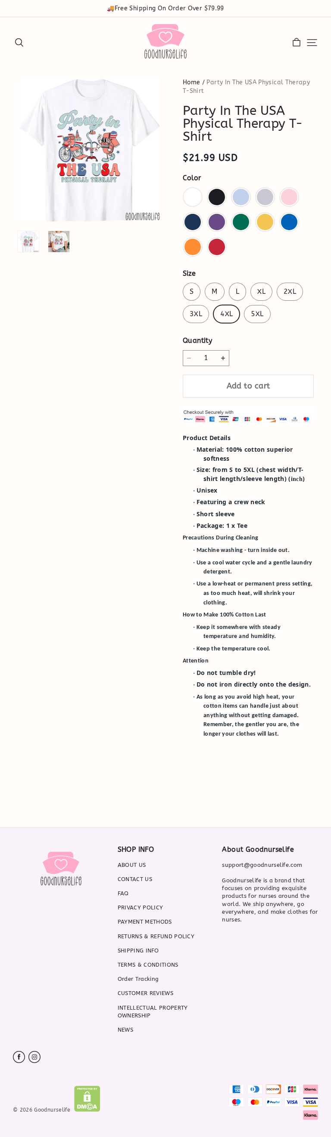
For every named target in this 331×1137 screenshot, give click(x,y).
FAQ (123, 893)
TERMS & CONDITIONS (148, 964)
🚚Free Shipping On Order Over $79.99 (165, 8)
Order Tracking (138, 979)
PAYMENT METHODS (145, 921)
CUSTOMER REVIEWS (145, 993)
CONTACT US (135, 879)
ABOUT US (132, 865)
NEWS (125, 1029)
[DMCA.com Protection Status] (87, 1109)
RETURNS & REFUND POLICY (156, 936)
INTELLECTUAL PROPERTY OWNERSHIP (153, 1012)
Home (191, 82)
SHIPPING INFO (138, 950)
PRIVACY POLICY (140, 907)
